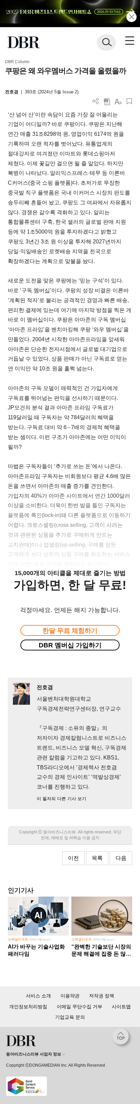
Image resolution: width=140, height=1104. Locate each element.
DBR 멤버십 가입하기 (70, 645)
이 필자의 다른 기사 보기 (61, 798)
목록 (97, 858)
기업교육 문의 (70, 1017)
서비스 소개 (38, 995)
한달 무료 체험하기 (70, 630)
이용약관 (70, 995)
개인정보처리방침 (28, 1006)
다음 (121, 858)
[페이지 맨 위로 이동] (122, 1038)
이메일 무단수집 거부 (79, 1006)
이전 (73, 858)
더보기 (95, 101)
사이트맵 (121, 1006)
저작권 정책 (101, 995)
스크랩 (129, 101)
